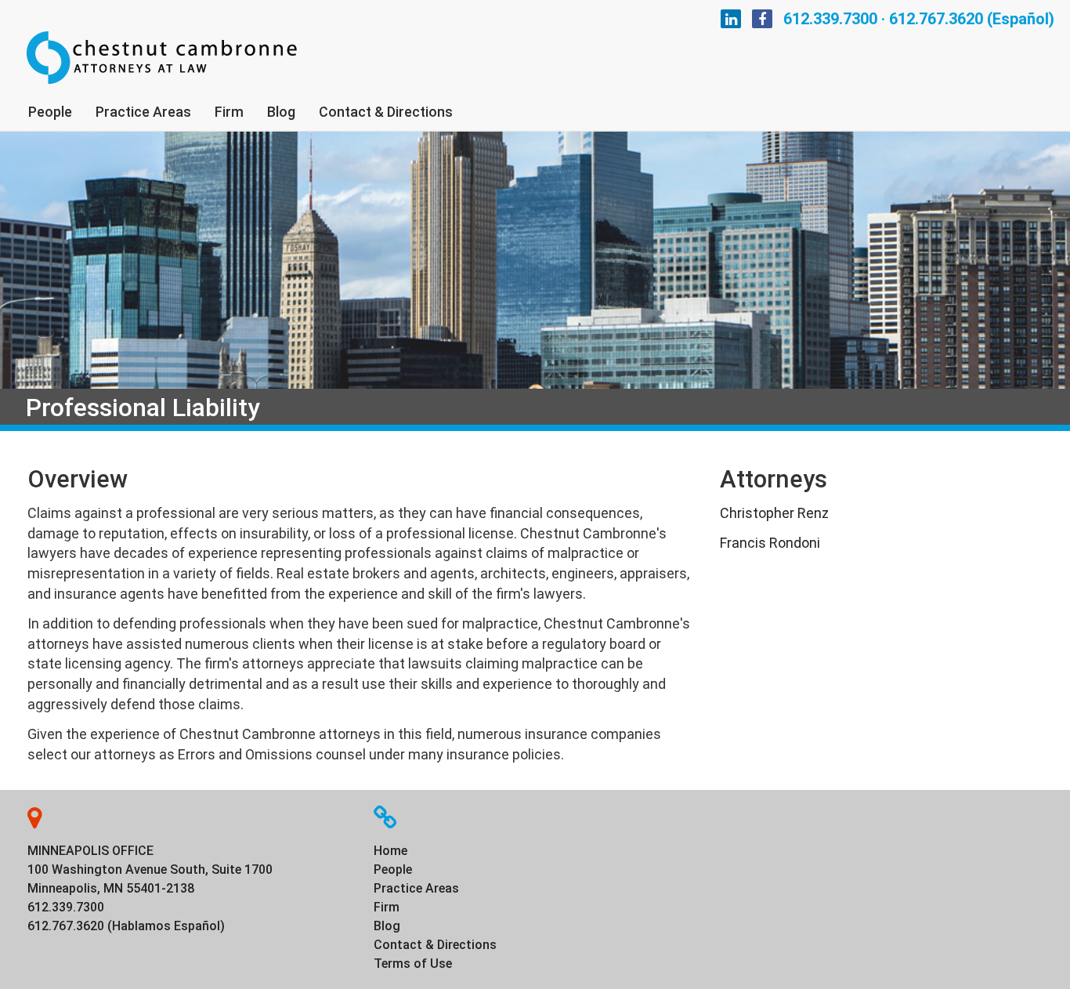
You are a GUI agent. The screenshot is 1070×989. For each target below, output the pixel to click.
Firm (229, 111)
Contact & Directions (386, 111)
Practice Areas (143, 111)
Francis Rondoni (770, 542)
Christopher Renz (774, 513)
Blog (281, 111)
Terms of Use (413, 963)
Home (390, 850)
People (50, 111)
